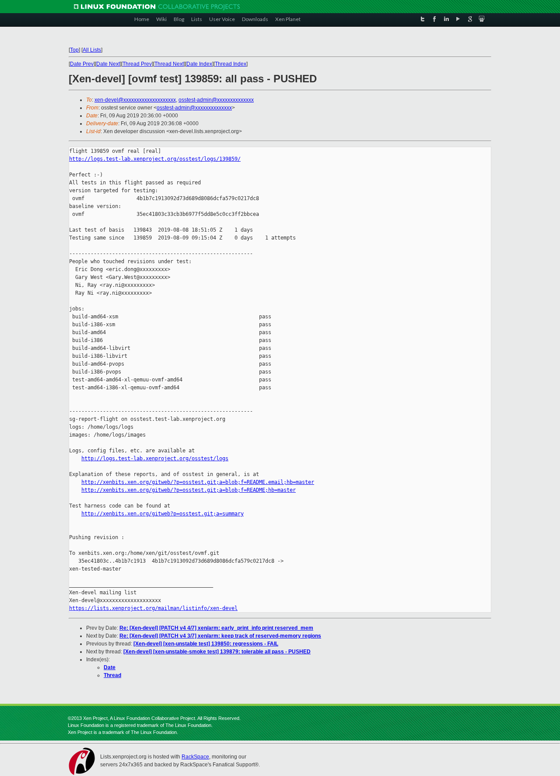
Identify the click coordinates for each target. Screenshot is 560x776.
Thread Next (169, 64)
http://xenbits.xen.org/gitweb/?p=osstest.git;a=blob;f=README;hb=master (188, 490)
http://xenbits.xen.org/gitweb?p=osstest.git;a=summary (162, 514)
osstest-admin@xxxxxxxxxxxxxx (216, 100)
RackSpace (195, 757)
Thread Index (230, 64)
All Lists (92, 50)
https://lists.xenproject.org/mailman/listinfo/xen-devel (153, 608)
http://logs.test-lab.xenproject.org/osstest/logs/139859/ (155, 159)
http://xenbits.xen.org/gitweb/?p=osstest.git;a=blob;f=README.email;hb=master (197, 482)
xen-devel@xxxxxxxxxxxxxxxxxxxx (135, 100)
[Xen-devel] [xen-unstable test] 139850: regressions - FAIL (205, 644)
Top (74, 50)
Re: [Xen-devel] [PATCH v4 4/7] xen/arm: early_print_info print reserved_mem (216, 628)
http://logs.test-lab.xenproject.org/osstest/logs (154, 458)
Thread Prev (137, 64)
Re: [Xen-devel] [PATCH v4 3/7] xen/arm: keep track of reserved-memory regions (220, 636)
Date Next (108, 64)
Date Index (199, 64)
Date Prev (82, 64)
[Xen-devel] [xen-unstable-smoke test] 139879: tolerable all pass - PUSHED (217, 652)
